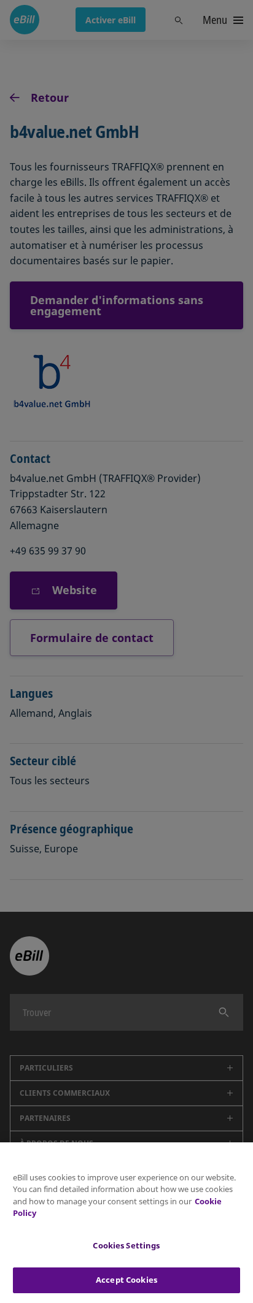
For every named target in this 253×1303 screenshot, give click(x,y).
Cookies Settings (126, 1245)
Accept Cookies (126, 1279)
